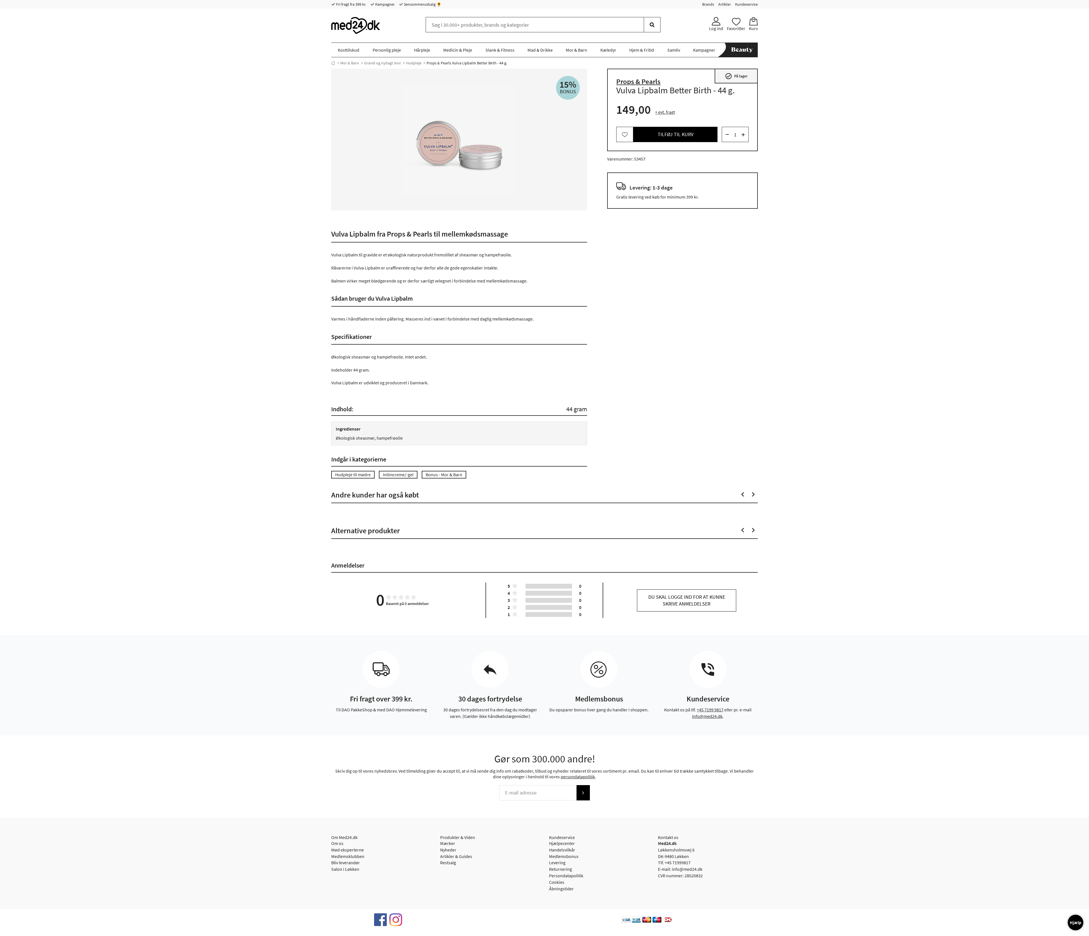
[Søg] (652, 24)
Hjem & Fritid (641, 50)
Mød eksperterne (347, 850)
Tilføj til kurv (675, 134)
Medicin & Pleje (457, 50)
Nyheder (448, 850)
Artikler (724, 4)
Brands (708, 4)
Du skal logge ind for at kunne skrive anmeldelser (686, 600)
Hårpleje (422, 50)
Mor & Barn (576, 50)
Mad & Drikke (540, 50)
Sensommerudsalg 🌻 (422, 4)
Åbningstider (561, 888)
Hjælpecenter (562, 843)
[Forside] (333, 63)
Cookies (556, 882)
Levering (557, 862)
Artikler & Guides (456, 856)
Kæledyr (608, 50)
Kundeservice (746, 4)
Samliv (673, 50)
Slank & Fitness (500, 50)
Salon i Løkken (345, 869)
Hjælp (1075, 922)
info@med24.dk (707, 716)
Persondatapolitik (566, 875)
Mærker (447, 843)
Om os (337, 843)
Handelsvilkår (562, 850)
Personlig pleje (387, 50)
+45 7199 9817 (710, 709)
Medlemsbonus (564, 856)
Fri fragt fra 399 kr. (350, 4)
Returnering (560, 869)
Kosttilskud (348, 50)
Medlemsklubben (347, 856)
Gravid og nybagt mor (382, 63)
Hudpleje (413, 63)
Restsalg (448, 862)
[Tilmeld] (583, 792)
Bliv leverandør (345, 862)
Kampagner (384, 4)
